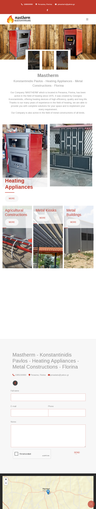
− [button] (6, 482)
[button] (7, 44)
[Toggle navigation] (87, 19)
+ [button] (6, 479)
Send (77, 452)
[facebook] (47, 10)
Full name (15, 391)
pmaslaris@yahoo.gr (66, 4)
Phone (51, 406)
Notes (13, 422)
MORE (12, 198)
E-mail (13, 406)
